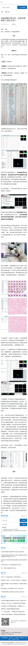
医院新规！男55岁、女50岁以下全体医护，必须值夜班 (14, 580)
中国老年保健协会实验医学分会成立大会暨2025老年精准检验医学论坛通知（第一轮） (14, 555)
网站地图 (22, 637)
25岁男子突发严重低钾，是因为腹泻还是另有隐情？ (14, 614)
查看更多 (23, 547)
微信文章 (7, 11)
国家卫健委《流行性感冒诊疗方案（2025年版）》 (13, 588)
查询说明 (4, 527)
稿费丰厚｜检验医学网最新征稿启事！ (10, 609)
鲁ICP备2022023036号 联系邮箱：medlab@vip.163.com (12, 642)
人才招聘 (14, 639)
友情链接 (3, 630)
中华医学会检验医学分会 (6, 632)
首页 (2, 11)
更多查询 (23, 515)
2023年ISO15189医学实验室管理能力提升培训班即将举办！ (14, 560)
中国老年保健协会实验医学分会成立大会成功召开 (12, 551)
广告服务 (16, 637)
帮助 (18, 639)
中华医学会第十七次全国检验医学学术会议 (11, 564)
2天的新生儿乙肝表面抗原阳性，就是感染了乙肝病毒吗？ (14, 606)
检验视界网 (3, 634)
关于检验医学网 (4, 637)
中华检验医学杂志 (10, 634)
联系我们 (11, 637)
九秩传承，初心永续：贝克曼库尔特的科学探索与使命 (14, 603)
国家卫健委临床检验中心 (17, 632)
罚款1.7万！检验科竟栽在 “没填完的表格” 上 (11, 577)
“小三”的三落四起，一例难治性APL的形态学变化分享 (14, 611)
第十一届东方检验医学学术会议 (8, 568)
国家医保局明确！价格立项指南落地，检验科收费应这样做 (14, 584)
